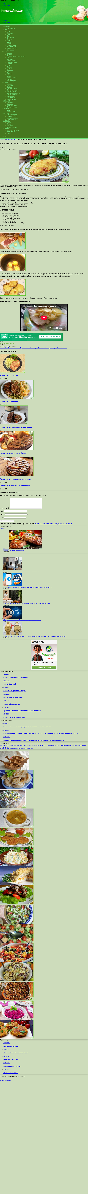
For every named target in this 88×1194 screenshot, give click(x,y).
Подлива (10, 79)
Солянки (9, 39)
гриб (9, 745)
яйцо (32, 748)
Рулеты (9, 68)
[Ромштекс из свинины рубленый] (17, 450)
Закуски (6, 113)
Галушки (9, 74)
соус (16, 748)
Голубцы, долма (12, 62)
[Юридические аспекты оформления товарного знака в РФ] (12, 618)
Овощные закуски (12, 118)
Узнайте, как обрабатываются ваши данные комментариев (53, 523)
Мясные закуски (12, 114)
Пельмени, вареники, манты (16, 56)
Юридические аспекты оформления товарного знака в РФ (22, 620)
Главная (2, 139)
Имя (2, 511)
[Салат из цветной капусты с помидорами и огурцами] (17, 942)
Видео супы (10, 50)
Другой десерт (11, 111)
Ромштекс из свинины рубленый (13, 453)
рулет (1, 748)
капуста (18, 745)
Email (2, 514)
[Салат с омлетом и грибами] (17, 865)
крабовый (33, 745)
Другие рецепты (12, 48)
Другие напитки (12, 127)
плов (79, 745)
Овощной (10, 85)
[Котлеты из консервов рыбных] (17, 846)
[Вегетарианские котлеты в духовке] (17, 1038)
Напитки (6, 121)
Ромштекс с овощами (9, 375)
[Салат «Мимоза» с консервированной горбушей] (17, 884)
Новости (9, 133)
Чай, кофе (10, 125)
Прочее (6, 128)
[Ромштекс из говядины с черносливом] (14, 424)
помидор (83, 745)
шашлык (27, 748)
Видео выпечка (12, 105)
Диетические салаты (13, 93)
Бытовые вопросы (13, 130)
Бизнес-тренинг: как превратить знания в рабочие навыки (21, 571)
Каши (8, 71)
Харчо (9, 40)
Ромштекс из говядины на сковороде (15, 479)
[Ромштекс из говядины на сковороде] (17, 475)
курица (48, 745)
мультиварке (4, 343)
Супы (8, 31)
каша (22, 745)
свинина (11, 343)
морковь (53, 745)
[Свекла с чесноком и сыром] (17, 1019)
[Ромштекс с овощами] (12, 372)
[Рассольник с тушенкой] (17, 827)
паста (76, 745)
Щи (8, 36)
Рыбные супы (11, 45)
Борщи (9, 34)
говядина (5, 745)
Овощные (10, 59)
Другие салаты (11, 99)
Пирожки (10, 104)
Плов (8, 57)
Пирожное (10, 102)
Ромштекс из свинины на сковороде (15, 486)
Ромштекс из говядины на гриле (13, 550)
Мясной (9, 84)
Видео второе (11, 80)
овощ (66, 745)
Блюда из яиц (11, 60)
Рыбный (9, 87)
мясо (63, 745)
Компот (9, 124)
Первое (6, 29)
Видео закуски (11, 119)
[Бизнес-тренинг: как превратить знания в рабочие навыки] (12, 569)
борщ (1, 745)
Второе (6, 51)
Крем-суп (10, 33)
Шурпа (9, 42)
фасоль (23, 748)
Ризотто (9, 63)
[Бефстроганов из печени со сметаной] (17, 1000)
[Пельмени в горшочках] (17, 961)
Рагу (8, 65)
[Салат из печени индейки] (17, 904)
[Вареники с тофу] (17, 788)
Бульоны (10, 43)
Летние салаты (11, 91)
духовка (13, 745)
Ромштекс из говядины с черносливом (16, 427)
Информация (11, 28)
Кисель (9, 122)
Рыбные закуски (12, 116)
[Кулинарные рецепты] (11, 17)
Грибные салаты (12, 88)
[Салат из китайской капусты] (17, 923)
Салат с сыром (11, 97)
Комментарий (5, 508)
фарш (19, 748)
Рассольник (10, 37)
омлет (73, 745)
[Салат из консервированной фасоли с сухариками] (17, 981)
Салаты (6, 82)
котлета (27, 745)
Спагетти (10, 70)
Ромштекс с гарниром (9, 401)
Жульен (9, 73)
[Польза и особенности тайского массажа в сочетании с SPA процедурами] (12, 602)
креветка (37, 745)
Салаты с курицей (12, 90)
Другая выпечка (12, 107)
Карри (9, 76)
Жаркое (9, 67)
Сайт (1, 517)
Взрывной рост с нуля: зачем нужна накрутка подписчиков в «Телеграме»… (27, 587)
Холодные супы (12, 46)
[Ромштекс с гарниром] (17, 398)
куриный (42, 745)
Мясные (9, 53)
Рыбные (9, 54)
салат (6, 747)
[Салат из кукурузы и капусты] (13, 807)
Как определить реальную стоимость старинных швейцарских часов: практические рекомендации (34, 636)
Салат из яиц (11, 96)
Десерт (6, 108)
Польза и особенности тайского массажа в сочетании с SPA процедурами (26, 603)
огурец (69, 745)
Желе (8, 110)
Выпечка (6, 101)
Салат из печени (12, 94)
